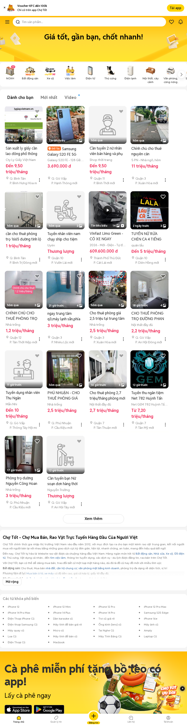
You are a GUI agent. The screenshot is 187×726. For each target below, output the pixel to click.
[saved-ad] (171, 21)
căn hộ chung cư (67, 568)
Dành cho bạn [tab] (20, 97)
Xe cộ (169, 553)
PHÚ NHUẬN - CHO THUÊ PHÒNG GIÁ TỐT (63, 395)
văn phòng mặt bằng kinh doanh (98, 568)
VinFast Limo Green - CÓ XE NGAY (106, 236)
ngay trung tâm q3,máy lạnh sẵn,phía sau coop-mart (63, 316)
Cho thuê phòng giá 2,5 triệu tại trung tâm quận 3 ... (107, 316)
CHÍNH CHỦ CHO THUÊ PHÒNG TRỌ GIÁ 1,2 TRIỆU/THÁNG (21, 316)
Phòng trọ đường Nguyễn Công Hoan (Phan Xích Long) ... (21, 481)
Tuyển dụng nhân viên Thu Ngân (23, 395)
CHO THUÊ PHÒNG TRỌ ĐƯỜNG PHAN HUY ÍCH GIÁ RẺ (147, 316)
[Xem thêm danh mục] (181, 74)
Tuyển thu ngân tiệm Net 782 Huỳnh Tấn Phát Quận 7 (147, 395)
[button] (4, 8)
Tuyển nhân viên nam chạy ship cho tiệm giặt (63, 236)
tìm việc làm (58, 557)
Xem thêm (93, 518)
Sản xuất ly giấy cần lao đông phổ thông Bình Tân (21, 151)
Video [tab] (70, 97)
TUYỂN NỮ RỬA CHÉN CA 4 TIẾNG (146, 236)
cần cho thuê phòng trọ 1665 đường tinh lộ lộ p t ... (23, 236)
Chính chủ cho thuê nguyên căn (146, 151)
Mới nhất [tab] (49, 97)
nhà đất (50, 568)
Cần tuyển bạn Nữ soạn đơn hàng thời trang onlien (62, 481)
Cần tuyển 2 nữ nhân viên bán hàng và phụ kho (106, 151)
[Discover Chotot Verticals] (7, 21)
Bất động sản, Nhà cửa (150, 553)
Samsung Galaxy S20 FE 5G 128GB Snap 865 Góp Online (64, 152)
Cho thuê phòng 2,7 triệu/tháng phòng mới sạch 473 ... (107, 395)
